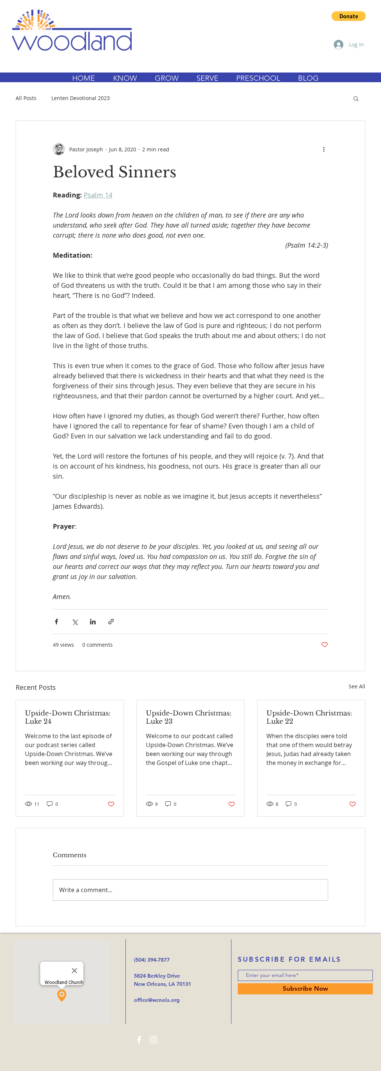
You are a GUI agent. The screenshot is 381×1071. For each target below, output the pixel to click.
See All (357, 686)
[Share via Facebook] (56, 621)
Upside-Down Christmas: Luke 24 (68, 717)
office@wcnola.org (157, 1000)
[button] (349, 16)
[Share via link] (111, 621)
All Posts (26, 98)
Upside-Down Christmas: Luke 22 (309, 717)
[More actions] (323, 149)
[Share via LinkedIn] (92, 621)
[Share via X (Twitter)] (74, 621)
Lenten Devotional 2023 (80, 98)
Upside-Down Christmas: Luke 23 (188, 717)
